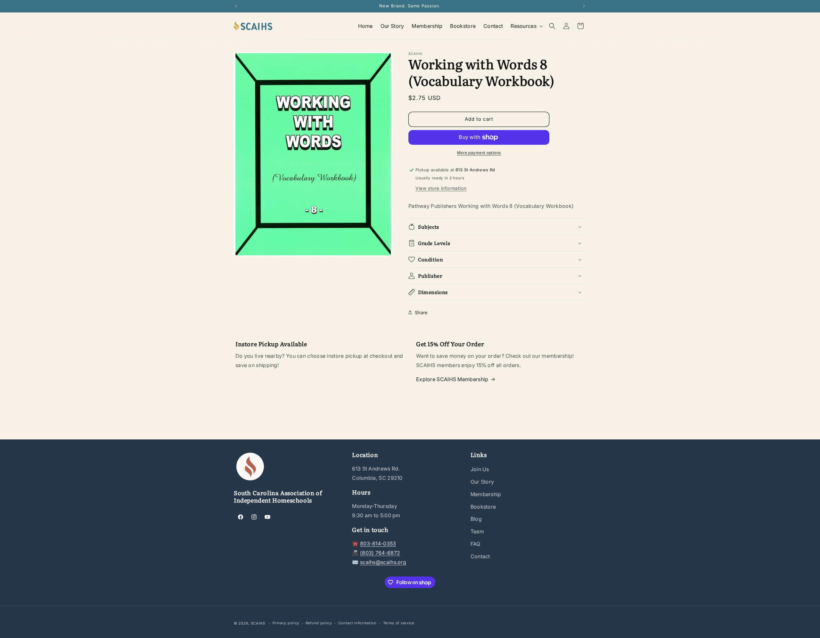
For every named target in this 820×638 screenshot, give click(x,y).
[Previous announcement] (236, 6)
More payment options (479, 152)
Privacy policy (286, 623)
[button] (526, 26)
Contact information (357, 623)
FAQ (475, 544)
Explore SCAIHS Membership (452, 379)
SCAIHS (258, 623)
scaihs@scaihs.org (383, 562)
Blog (476, 519)
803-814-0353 (378, 543)
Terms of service (398, 623)
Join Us (480, 469)
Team (477, 531)
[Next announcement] (584, 6)
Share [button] (421, 312)
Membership (486, 494)
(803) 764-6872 (380, 553)
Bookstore (483, 506)
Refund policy (319, 623)
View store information (440, 188)
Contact (480, 556)
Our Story (482, 481)
